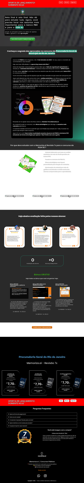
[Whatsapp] (39, 476)
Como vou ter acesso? (15, 417)
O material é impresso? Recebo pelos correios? (21, 420)
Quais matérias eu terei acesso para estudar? (21, 423)
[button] (42, 414)
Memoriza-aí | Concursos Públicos (42, 461)
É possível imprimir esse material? (18, 425)
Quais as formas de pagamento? (18, 414)
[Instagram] (45, 476)
